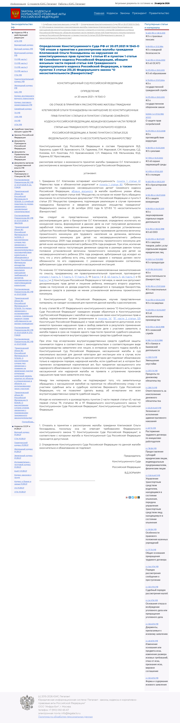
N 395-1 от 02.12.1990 (154, 340)
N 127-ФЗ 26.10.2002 (154, 269)
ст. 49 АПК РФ (152, 641)
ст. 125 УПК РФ (152, 587)
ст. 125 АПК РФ (152, 678)
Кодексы (112, 13)
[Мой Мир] (138, 496)
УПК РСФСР (20, 492)
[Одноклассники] (135, 496)
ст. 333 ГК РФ (151, 357)
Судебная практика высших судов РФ (60, 24)
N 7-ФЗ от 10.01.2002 (154, 158)
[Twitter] (132, 496)
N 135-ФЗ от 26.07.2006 (155, 195)
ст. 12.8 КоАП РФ (153, 475)
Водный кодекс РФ (23, 49)
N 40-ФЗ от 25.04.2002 (155, 60)
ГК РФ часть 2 (20, 63)
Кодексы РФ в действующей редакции (21, 35)
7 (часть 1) (67, 277)
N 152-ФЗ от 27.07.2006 (155, 286)
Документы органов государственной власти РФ (23, 165)
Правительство (159, 13)
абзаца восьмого (82, 191)
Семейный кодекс (23, 109)
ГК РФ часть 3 (20, 67)
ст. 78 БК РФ (151, 448)
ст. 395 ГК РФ (151, 388)
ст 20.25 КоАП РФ (153, 408)
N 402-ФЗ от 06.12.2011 (155, 182)
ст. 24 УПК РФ (152, 600)
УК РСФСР (19, 488)
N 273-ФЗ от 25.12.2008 (155, 131)
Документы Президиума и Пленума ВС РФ (22, 173)
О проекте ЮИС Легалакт (42, 4)
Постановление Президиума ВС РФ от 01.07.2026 (23, 291)
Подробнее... (28, 422)
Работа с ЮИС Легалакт (71, 4)
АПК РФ (18, 41)
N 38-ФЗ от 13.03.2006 (155, 148)
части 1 (97, 277)
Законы (125, 13)
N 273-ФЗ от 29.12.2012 (155, 70)
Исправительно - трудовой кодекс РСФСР (22, 464)
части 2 (44, 280)
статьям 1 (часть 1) (49, 277)
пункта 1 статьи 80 (111, 184)
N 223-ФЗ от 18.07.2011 (155, 239)
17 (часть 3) (81, 277)
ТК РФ (17, 113)
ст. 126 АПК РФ (152, 624)
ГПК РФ (18, 75)
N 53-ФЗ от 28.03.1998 (155, 327)
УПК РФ (18, 124)
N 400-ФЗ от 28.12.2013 (155, 33)
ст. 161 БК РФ (151, 529)
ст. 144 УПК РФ (152, 567)
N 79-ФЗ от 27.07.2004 (155, 80)
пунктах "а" (104, 318)
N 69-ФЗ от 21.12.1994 (154, 46)
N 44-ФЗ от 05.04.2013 (155, 300)
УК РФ (17, 120)
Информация (18, 4)
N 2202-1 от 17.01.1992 (154, 259)
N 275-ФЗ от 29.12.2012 (155, 97)
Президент (139, 13)
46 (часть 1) (128, 277)
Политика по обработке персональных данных (65, 716)
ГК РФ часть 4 (21, 71)
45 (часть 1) (113, 277)
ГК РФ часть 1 (20, 59)
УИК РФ (18, 117)
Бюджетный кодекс (23, 45)
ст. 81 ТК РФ (151, 428)
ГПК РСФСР (20, 438)
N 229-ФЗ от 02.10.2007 (156, 310)
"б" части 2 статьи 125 (127, 318)
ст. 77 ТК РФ (151, 550)
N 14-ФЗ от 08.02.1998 (155, 229)
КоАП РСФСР (20, 471)
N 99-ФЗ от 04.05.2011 (155, 209)
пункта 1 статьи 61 (129, 181)
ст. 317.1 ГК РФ (152, 371)
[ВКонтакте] (129, 496)
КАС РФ (18, 92)
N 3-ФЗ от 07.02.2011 (154, 171)
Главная (99, 13)
